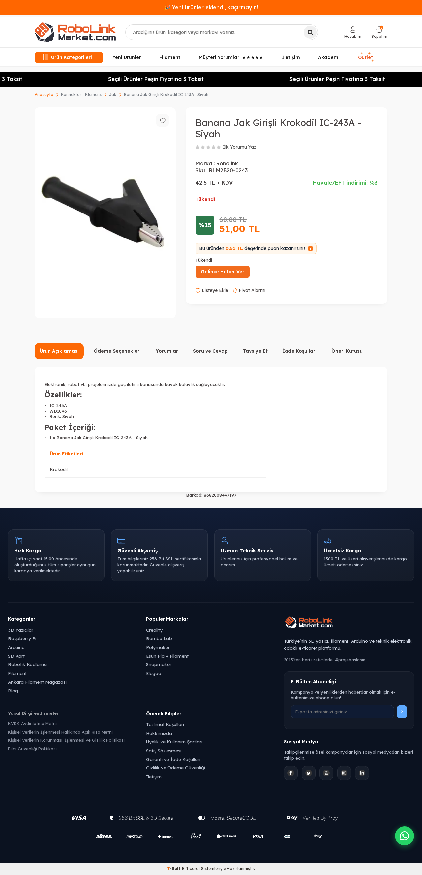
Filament (169, 57)
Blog (13, 690)
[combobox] (221, 32)
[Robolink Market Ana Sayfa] (349, 623)
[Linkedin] (362, 773)
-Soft (174, 868)
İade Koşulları (299, 351)
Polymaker (158, 647)
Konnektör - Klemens (81, 94)
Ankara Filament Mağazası (37, 682)
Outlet (366, 57)
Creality (154, 630)
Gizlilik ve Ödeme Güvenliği (175, 767)
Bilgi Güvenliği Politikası (32, 748)
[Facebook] (291, 773)
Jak (112, 94)
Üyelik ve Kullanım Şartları (174, 741)
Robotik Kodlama (27, 664)
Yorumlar (167, 351)
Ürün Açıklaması (59, 351)
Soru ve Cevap (210, 351)
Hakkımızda (159, 733)
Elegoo (153, 673)
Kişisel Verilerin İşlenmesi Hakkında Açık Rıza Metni (60, 732)
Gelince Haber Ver (222, 272)
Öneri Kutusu (347, 351)
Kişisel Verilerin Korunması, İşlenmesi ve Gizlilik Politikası (66, 740)
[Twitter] (309, 773)
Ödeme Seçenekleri (117, 351)
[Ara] (310, 32)
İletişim (291, 57)
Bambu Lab (159, 638)
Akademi (329, 57)
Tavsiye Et (255, 351)
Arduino (16, 647)
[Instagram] (344, 773)
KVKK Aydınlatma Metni (32, 723)
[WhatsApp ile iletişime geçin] (404, 835)
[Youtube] (326, 773)
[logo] (75, 32)
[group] (105, 212)
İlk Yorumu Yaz (239, 147)
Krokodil (59, 469)
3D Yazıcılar (20, 630)
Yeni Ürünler (126, 57)
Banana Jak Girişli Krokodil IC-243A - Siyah (166, 94)
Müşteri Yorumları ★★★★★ (231, 57)
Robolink (227, 163)
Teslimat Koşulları (165, 724)
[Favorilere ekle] (162, 120)
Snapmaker (158, 664)
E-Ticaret (191, 868)
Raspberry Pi (22, 638)
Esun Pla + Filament (167, 656)
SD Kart (16, 656)
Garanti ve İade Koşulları (173, 759)
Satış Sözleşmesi (163, 750)
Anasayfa (44, 94)
